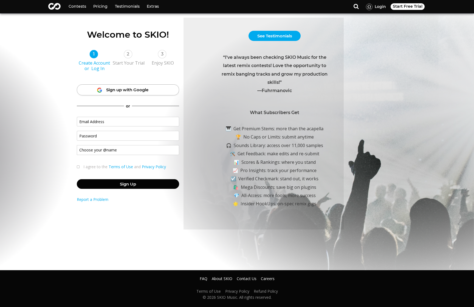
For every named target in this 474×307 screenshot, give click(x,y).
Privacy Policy (154, 166)
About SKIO (222, 279)
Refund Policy (266, 291)
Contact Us (246, 279)
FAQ (203, 279)
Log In (98, 68)
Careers (268, 279)
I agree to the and (124, 167)
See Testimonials (274, 35)
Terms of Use (121, 166)
